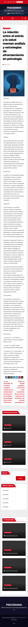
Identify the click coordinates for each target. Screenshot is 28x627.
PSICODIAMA (14, 7)
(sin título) (5, 490)
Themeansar (14, 619)
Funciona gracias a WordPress (9, 617)
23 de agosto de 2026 (11, 535)
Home (14, 623)
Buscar (5, 473)
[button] (22, 18)
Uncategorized (6, 28)
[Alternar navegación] (13, 18)
